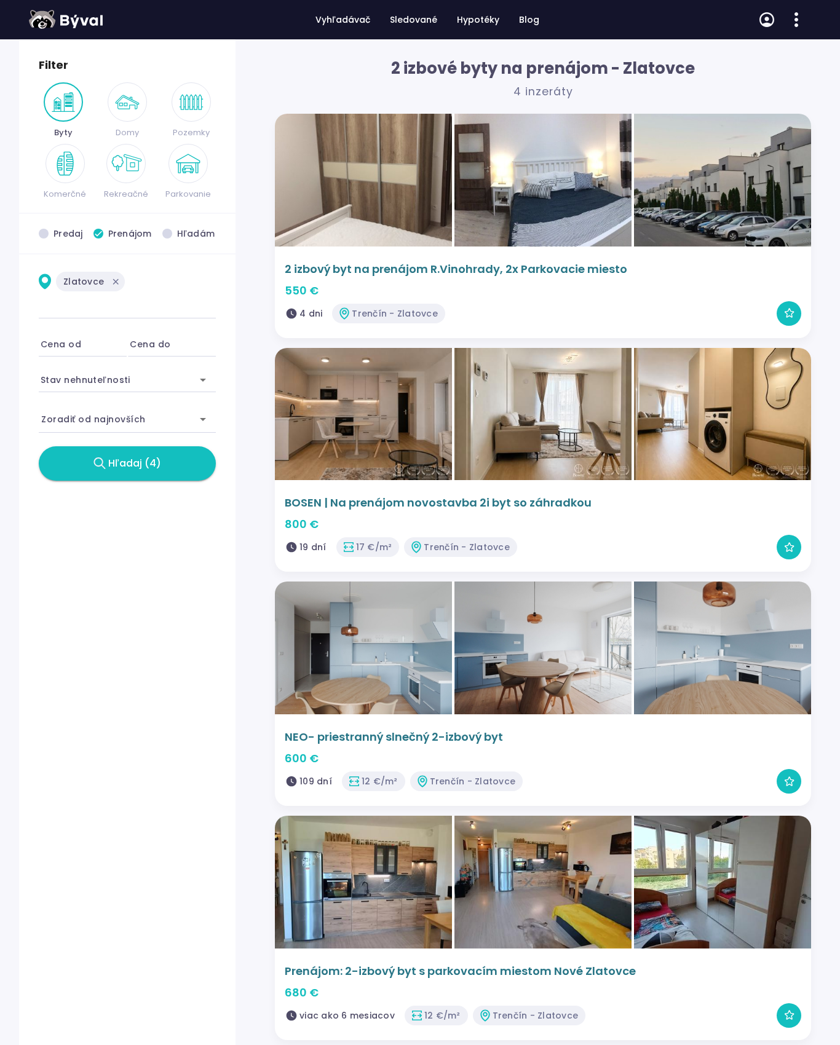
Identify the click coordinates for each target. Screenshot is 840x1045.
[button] (115, 281)
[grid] (127, 289)
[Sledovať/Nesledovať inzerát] (789, 313)
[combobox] (127, 301)
